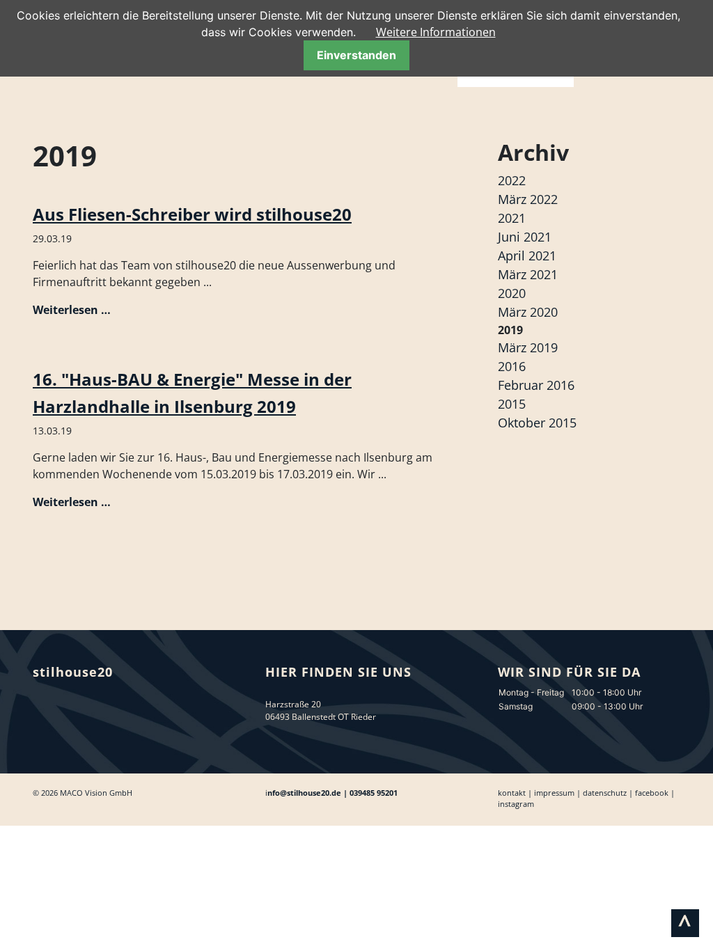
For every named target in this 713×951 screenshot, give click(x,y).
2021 (512, 218)
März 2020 (528, 312)
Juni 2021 (524, 236)
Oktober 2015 (537, 422)
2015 (512, 403)
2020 (512, 293)
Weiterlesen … (72, 309)
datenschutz (605, 792)
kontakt (512, 792)
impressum (554, 792)
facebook (651, 792)
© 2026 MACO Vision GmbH (82, 792)
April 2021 (527, 255)
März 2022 (528, 199)
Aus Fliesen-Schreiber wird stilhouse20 (192, 214)
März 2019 (528, 347)
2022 (512, 180)
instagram (516, 804)
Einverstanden (356, 55)
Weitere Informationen (436, 32)
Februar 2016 (536, 385)
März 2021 (528, 274)
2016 (512, 366)
